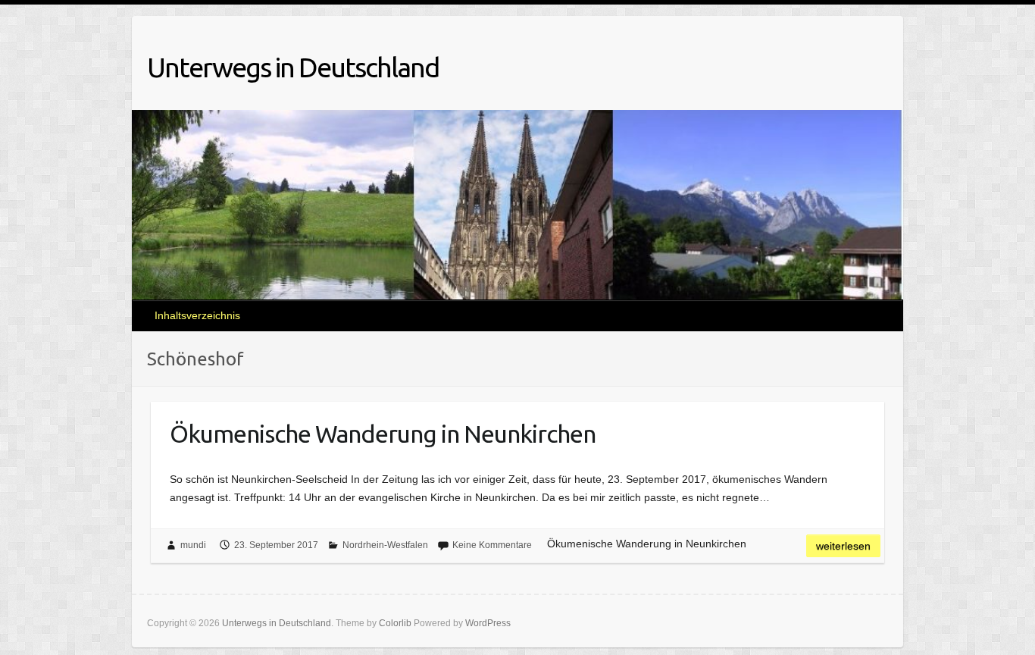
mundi (193, 545)
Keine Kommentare (492, 545)
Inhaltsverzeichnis (197, 315)
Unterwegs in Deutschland (293, 67)
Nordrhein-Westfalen (385, 545)
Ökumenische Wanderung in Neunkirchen (383, 433)
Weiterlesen (843, 546)
